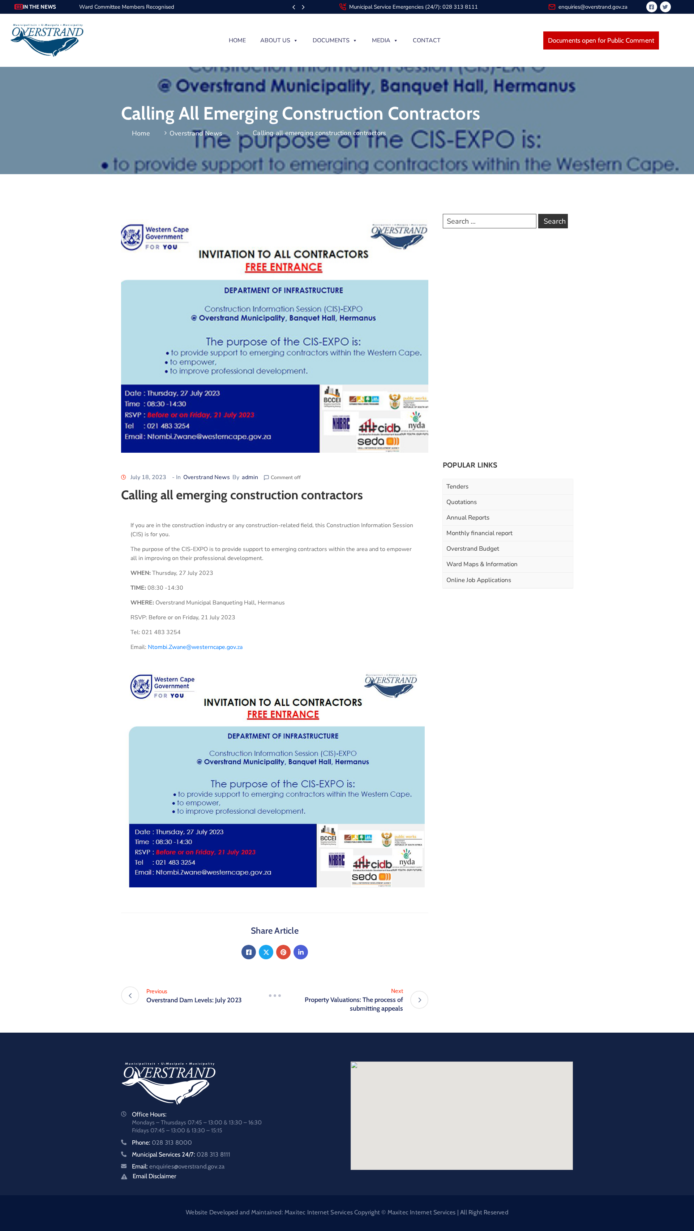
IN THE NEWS (39, 7)
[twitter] (665, 6)
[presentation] (293, 8)
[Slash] (275, 995)
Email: (178, 1166)
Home (237, 40)
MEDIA (381, 40)
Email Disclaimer (154, 1176)
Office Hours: (149, 1114)
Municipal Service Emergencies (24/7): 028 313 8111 (413, 6)
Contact (427, 40)
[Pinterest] (283, 952)
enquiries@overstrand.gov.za (592, 6)
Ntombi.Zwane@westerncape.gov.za (195, 647)
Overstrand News (196, 133)
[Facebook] (248, 952)
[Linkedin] (301, 952)
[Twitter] (266, 952)
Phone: (162, 1142)
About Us (275, 40)
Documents (331, 40)
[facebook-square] (651, 6)
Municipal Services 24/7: (181, 1154)
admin (250, 477)
